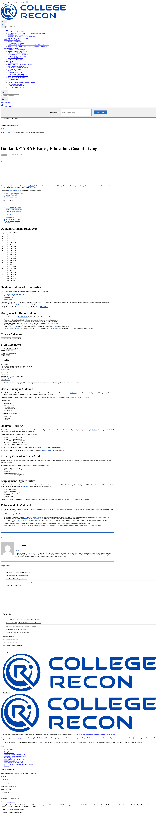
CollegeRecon (11, 802)
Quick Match (8, 751)
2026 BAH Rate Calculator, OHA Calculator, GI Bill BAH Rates (22, 619)
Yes (22, 3)
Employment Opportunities (13, 221)
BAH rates (31, 186)
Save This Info (5, 379)
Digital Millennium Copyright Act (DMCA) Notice (19, 764)
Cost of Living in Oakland (12, 216)
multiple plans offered (19, 304)
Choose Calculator (10, 212)
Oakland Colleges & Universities (14, 209)
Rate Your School (9, 753)
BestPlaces (73, 393)
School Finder (44, 307)
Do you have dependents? (8, 353)
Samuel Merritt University (11, 296)
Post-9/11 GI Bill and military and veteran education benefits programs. (96, 734)
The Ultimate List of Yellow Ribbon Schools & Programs (21, 626)
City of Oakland (24, 486)
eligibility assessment (45, 450)
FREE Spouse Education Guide (13, 762)
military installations (13, 190)
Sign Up (7, 102)
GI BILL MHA (17, 338)
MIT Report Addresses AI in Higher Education (18, 572)
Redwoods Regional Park (31, 518)
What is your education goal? (10, 642)
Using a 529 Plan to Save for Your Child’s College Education (22, 582)
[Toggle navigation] (4, 21)
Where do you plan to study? (10, 643)
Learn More (4, 776)
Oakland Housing (10, 217)
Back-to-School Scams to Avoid (14, 585)
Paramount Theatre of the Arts (99, 517)
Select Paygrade (5, 352)
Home (2, 132)
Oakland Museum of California (40, 517)
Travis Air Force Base (10, 195)
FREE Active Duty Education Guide (14, 759)
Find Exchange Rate (6, 378)
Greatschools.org (13, 465)
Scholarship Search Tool (11, 758)
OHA (9, 338)
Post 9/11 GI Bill (23, 317)
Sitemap (6, 766)
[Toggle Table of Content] (2, 204)
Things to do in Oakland (12, 222)
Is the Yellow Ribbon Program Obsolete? (16, 579)
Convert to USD (5, 369)
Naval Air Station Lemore (11, 197)
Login (2, 102)
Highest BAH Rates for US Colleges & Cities (17, 632)
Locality (3, 350)
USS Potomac (15, 523)
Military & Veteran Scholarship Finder (15, 756)
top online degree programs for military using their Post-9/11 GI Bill (27, 738)
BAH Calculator (10, 214)
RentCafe (94, 430)
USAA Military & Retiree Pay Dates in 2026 (17, 629)
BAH (4, 338)
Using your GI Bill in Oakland (13, 211)
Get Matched (4, 129)
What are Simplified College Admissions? (17, 575)
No (24, 3)
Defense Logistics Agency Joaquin (14, 193)
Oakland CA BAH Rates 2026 (13, 208)
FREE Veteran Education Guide (13, 761)
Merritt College (8, 299)
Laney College (8, 297)
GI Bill (8, 132)
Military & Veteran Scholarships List (14, 754)
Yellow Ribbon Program (14, 328)
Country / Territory (6, 348)
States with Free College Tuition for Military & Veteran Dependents (23, 623)
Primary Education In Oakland (13, 219)
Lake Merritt (18, 520)
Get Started (6, 693)
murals (64, 517)
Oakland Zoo (27, 525)
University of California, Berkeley (14, 294)
